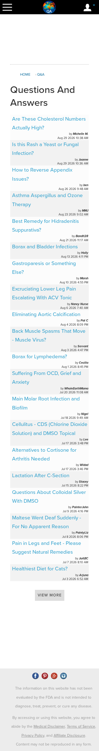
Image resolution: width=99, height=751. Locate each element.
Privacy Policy (32, 735)
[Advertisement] (54, 39)
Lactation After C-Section (40, 476)
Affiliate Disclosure (69, 735)
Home (25, 74)
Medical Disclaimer (49, 726)
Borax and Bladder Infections (45, 247)
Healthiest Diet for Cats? (40, 569)
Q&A (41, 74)
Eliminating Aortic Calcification (46, 314)
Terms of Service (81, 726)
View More (50, 595)
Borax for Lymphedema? (39, 357)
